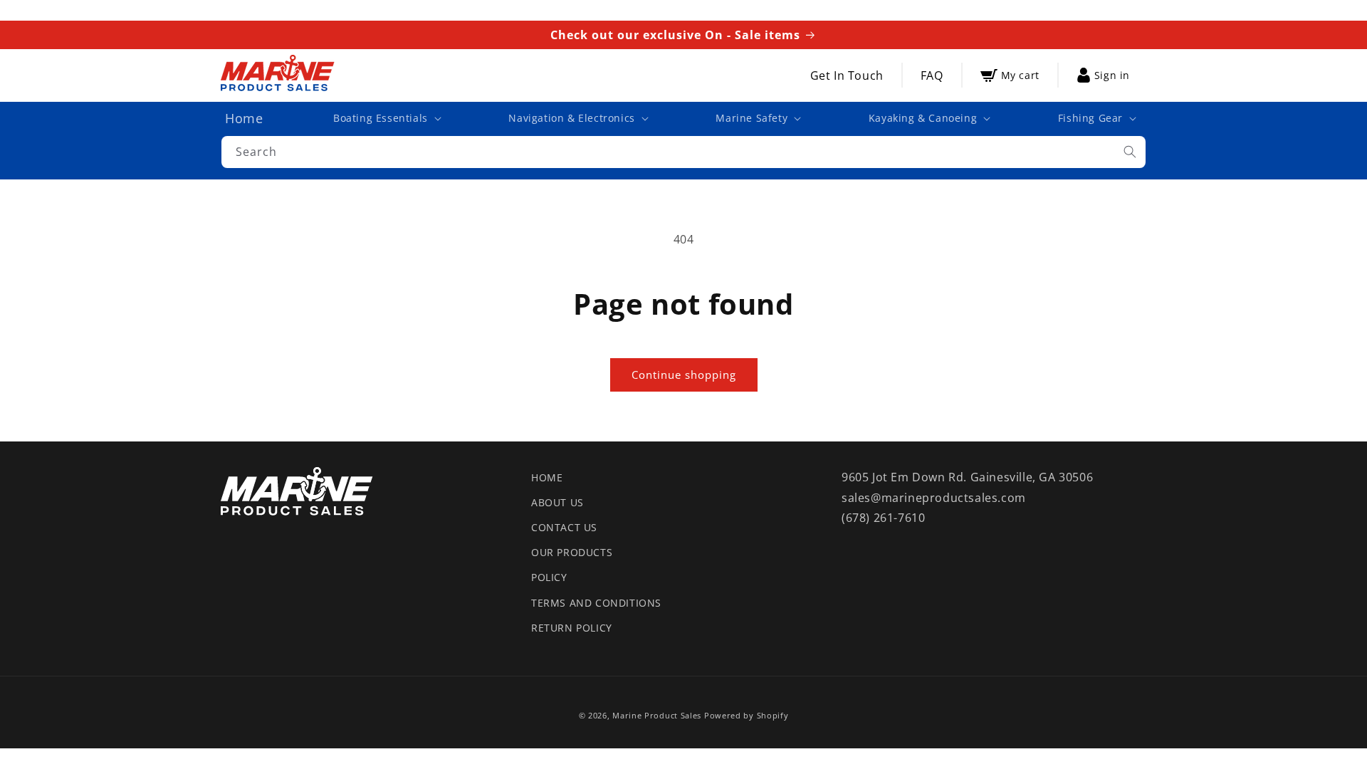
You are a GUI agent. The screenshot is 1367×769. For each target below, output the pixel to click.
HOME (546, 477)
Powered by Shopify (746, 715)
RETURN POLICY (571, 627)
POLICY (549, 577)
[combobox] (683, 152)
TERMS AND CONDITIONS (596, 603)
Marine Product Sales (656, 715)
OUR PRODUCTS (571, 552)
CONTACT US (564, 527)
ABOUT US (557, 502)
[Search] (1130, 151)
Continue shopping (684, 374)
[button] (386, 118)
